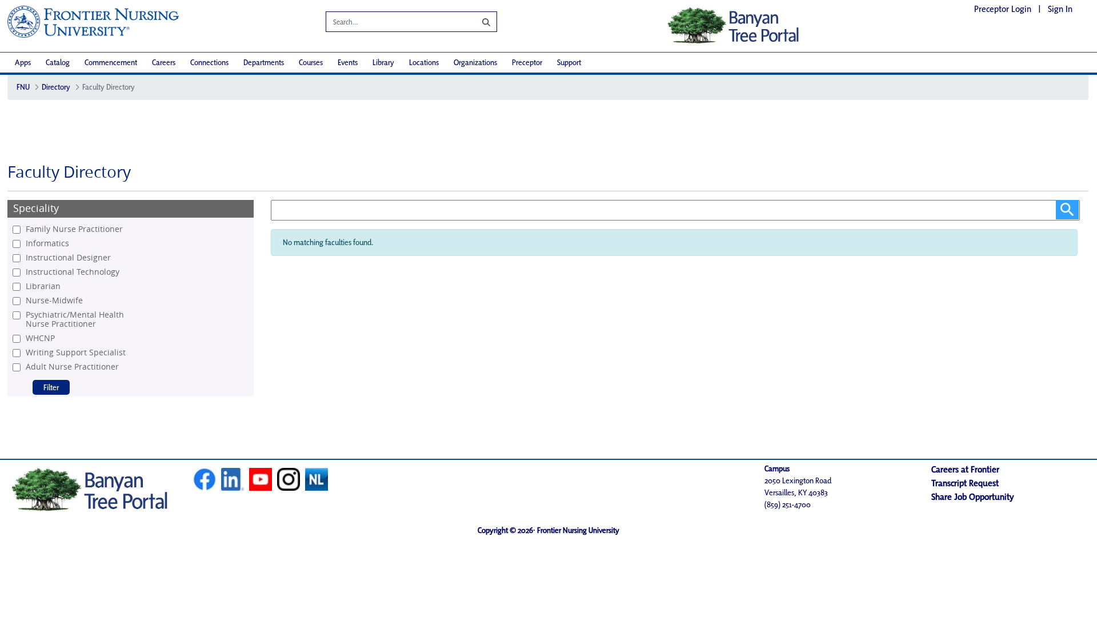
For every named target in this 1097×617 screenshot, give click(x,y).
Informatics (47, 243)
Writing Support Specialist (76, 352)
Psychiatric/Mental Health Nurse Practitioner (75, 319)
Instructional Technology (72, 272)
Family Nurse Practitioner (74, 229)
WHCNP (40, 338)
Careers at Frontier (965, 469)
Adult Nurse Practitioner (72, 366)
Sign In (1060, 9)
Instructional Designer (68, 257)
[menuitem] (22, 63)
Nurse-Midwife (54, 300)
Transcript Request (965, 483)
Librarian (43, 286)
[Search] (478, 21)
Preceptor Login (1002, 9)
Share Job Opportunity (972, 497)
